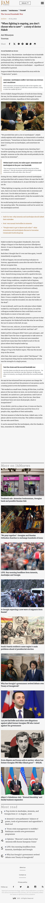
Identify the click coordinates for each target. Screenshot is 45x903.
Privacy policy (22, 882)
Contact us (22, 875)
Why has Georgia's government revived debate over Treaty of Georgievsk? (22, 684)
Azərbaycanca (13, 10)
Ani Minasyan (7, 35)
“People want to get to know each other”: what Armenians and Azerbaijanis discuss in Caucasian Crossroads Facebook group (21, 230)
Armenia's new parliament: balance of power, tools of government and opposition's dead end (24, 821)
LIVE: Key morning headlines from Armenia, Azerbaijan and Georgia (19, 573)
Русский (23, 10)
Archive (4, 19)
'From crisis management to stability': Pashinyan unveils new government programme (22, 831)
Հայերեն (4, 10)
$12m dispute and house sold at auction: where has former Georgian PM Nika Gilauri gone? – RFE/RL (22, 761)
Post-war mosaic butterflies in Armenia (17, 223)
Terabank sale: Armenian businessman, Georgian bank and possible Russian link (21, 499)
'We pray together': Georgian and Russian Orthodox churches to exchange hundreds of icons (22, 536)
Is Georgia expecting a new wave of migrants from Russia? (21, 610)
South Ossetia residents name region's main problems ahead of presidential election (19, 648)
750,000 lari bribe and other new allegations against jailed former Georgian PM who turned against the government (20, 723)
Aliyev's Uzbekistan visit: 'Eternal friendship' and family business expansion (21, 798)
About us (22, 867)
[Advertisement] (22, 445)
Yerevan (4, 38)
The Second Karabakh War (12, 14)
